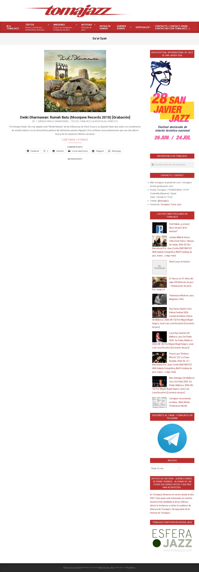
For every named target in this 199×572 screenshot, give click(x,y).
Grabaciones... (62, 121)
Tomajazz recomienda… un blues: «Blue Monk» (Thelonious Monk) (180, 402)
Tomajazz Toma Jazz (171, 204)
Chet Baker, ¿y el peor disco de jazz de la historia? (179, 228)
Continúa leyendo (75, 140)
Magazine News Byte (106, 567)
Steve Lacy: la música (179, 261)
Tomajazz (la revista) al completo (99, 121)
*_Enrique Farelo (45, 121)
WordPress (131, 567)
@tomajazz (163, 200)
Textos (75, 121)
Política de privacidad (72, 567)
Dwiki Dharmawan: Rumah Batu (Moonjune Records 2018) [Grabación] (75, 117)
